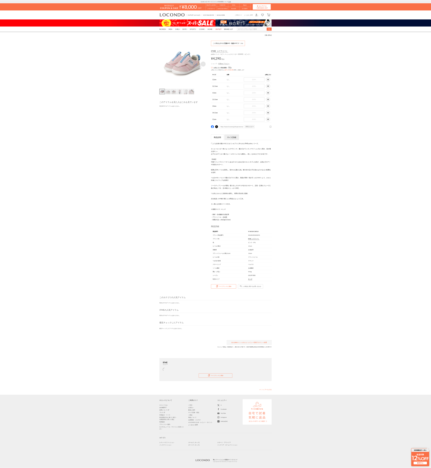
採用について (163, 410)
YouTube (223, 413)
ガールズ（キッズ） (194, 442)
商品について (192, 417)
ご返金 (190, 415)
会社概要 (162, 407)
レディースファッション (166, 442)
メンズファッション (165, 445)
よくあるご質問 (248, 15)
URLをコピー (250, 126)
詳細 (229, 1)
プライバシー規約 (164, 424)
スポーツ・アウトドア (224, 442)
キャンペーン (262, 7)
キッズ (250, 279)
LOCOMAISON (208, 15)
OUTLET (194, 15)
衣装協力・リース (164, 415)
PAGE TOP (265, 389)
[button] (203, 64)
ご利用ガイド (238, 15)
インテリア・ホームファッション (227, 445)
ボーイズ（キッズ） (194, 445)
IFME (219, 51)
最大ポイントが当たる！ (249, 342)
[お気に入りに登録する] (268, 79)
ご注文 (190, 405)
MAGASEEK (221, 15)
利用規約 (162, 422)
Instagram (224, 417)
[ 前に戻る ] (268, 35)
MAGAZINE (224, 421)
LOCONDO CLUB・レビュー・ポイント (200, 422)
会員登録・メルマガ (194, 420)
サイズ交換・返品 (193, 412)
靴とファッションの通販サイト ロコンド (172, 15)
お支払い (191, 407)
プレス (161, 412)
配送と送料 (191, 410)
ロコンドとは (163, 405)
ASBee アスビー (224, 63)
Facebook (223, 409)
